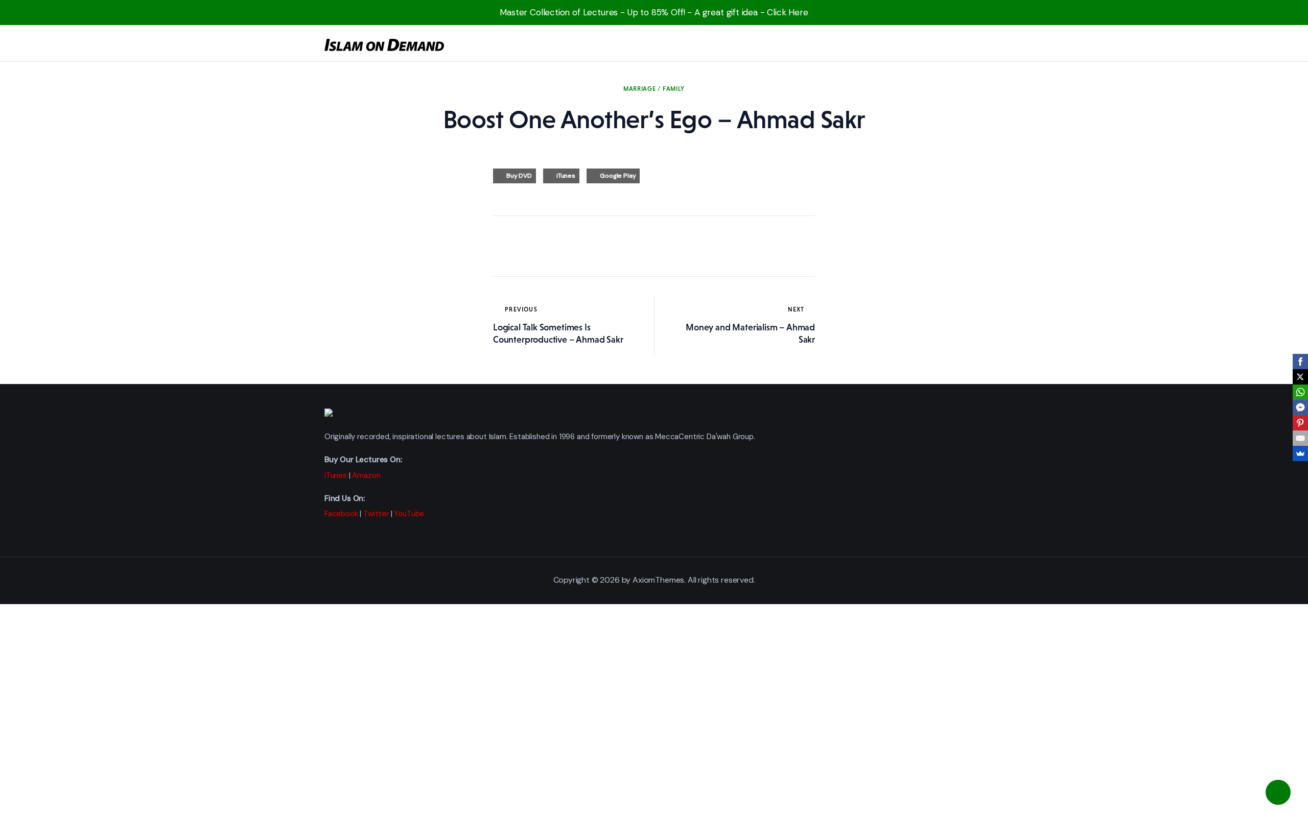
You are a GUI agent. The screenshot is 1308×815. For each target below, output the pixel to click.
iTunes (565, 176)
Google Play (618, 176)
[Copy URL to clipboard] (595, 246)
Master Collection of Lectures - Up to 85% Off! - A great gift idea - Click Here (654, 12)
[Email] (1300, 438)
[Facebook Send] (1300, 407)
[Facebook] (1300, 361)
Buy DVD (519, 176)
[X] (1300, 377)
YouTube (409, 514)
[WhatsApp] (1300, 392)
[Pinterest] (1300, 422)
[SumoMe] (1300, 453)
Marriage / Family (654, 88)
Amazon (366, 475)
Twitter (376, 514)
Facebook (341, 514)
